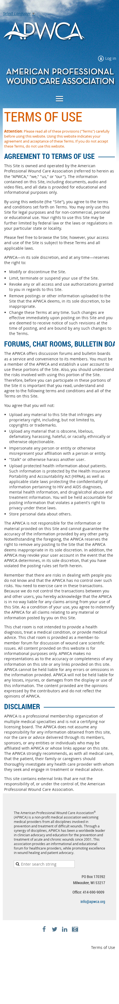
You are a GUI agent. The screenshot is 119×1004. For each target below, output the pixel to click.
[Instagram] (75, 929)
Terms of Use (103, 947)
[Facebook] (44, 929)
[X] (54, 929)
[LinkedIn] (64, 929)
